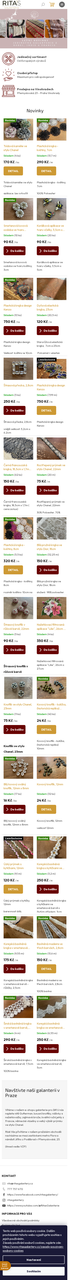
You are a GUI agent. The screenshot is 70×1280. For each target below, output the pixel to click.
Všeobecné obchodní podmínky (20, 1220)
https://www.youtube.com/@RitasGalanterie (33, 1205)
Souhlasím (34, 1271)
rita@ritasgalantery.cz (20, 1183)
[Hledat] (43, 4)
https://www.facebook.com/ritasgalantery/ (32, 1194)
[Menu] (62, 4)
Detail (13, 171)
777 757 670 (15, 1189)
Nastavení (34, 1260)
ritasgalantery (15, 1200)
